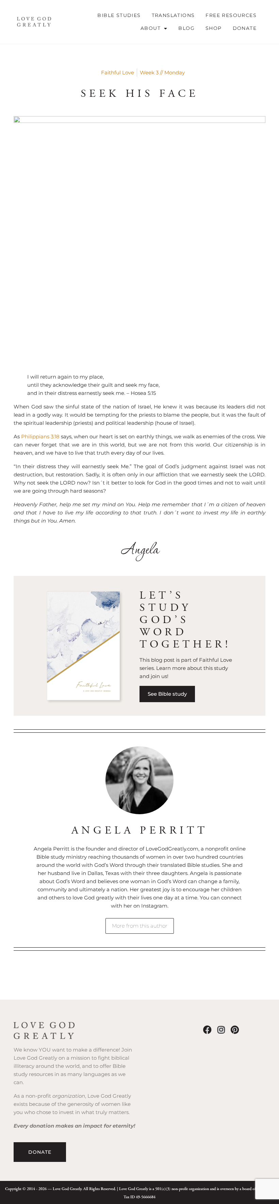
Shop (214, 28)
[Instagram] (221, 1029)
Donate (245, 28)
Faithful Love (117, 72)
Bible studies (119, 15)
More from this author (139, 926)
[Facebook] (207, 1029)
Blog (186, 28)
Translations (173, 15)
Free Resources (231, 15)
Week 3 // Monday (162, 72)
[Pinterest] (234, 1029)
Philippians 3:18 (40, 436)
